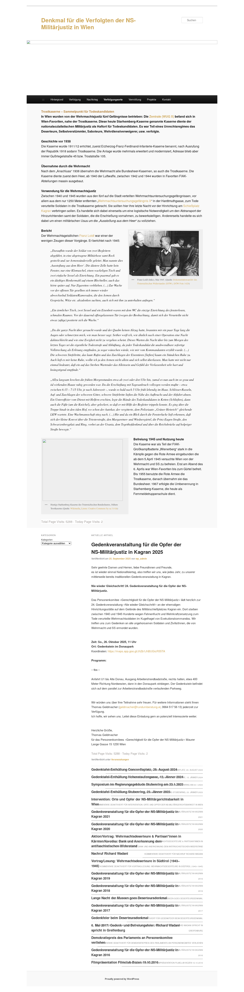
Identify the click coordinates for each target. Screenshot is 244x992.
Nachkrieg (92, 99)
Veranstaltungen (120, 759)
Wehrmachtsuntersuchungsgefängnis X (124, 201)
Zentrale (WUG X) (161, 116)
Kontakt (166, 99)
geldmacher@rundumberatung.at (140, 707)
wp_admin (141, 558)
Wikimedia (75, 508)
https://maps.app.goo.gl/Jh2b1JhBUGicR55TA (136, 651)
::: (43, 99)
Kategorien (47, 539)
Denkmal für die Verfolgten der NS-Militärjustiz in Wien (88, 23)
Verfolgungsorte (113, 99)
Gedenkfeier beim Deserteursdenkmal (119, 917)
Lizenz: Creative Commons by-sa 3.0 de (99, 508)
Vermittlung (135, 99)
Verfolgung (75, 99)
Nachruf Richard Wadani (109, 853)
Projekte (151, 99)
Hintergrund (57, 99)
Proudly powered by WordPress (122, 979)
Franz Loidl (86, 235)
